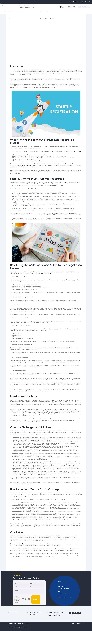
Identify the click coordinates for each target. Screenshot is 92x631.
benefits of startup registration (28, 543)
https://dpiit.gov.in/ (66, 182)
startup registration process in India (42, 273)
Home (4, 12)
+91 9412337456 (61, 593)
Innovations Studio (38, 12)
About (10, 12)
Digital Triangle (24, 627)
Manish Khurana (18, 555)
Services (23, 12)
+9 (67, 6)
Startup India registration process (62, 213)
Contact (48, 12)
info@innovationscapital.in (64, 597)
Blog (29, 12)
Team (16, 12)
